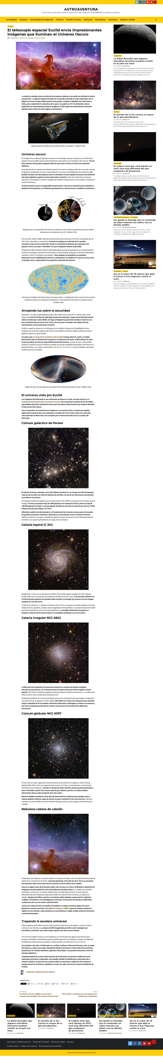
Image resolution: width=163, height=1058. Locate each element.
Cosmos (23, 20)
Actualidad (11, 20)
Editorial (88, 20)
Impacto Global (127, 20)
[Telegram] (151, 2)
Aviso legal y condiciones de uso (19, 1042)
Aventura (112, 20)
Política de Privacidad (41, 1042)
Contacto (70, 1042)
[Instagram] (144, 2)
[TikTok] (155, 2)
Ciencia (59, 20)
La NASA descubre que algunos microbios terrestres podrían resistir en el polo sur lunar (133, 61)
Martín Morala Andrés (129, 227)
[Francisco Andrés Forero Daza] (22, 972)
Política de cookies (58, 1042)
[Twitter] (136, 2)
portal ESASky (80, 942)
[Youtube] (147, 2)
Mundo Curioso (73, 20)
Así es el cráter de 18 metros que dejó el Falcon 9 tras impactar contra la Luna (134, 276)
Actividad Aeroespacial (41, 20)
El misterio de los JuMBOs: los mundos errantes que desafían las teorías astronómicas (39, 994)
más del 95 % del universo (62, 347)
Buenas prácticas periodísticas (50, 1046)
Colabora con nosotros (28, 1046)
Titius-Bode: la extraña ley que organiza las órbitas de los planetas (79, 994)
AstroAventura (81, 9)
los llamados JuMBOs (61, 908)
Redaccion (126, 66)
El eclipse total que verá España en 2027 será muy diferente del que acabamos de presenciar (133, 168)
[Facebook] (140, 2)
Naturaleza (100, 20)
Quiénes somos (12, 1046)
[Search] (156, 19)
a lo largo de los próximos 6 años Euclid (48, 337)
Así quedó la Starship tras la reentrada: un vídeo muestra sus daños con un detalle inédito (135, 222)
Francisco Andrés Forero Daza (32, 38)
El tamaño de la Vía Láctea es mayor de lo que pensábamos (50, 1023)
